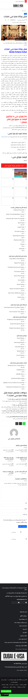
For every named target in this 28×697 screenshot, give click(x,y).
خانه (25, 10)
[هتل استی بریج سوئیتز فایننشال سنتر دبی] (7, 452)
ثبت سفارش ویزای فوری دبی (14, 165)
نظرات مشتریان (5, 684)
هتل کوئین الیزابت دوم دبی (21, 472)
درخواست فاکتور (23, 615)
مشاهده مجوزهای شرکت (22, 670)
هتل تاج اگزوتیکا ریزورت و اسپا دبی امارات (21, 458)
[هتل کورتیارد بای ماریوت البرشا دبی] (7, 466)
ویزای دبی (19, 587)
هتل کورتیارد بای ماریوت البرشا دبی (8, 472)
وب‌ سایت (25, 514)
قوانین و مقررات (22, 684)
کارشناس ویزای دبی (21, 20)
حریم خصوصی (6, 687)
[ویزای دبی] (18, 6)
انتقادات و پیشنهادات (21, 687)
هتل (22, 10)
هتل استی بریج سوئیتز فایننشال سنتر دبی (8, 458)
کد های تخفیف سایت (19, 1)
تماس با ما (11, 684)
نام (26, 503)
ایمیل (25, 508)
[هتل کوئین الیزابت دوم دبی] (21, 466)
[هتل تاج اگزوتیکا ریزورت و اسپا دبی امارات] (21, 452)
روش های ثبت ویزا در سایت (21, 649)
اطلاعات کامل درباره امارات (21, 645)
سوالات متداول (13, 687)
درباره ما (16, 684)
